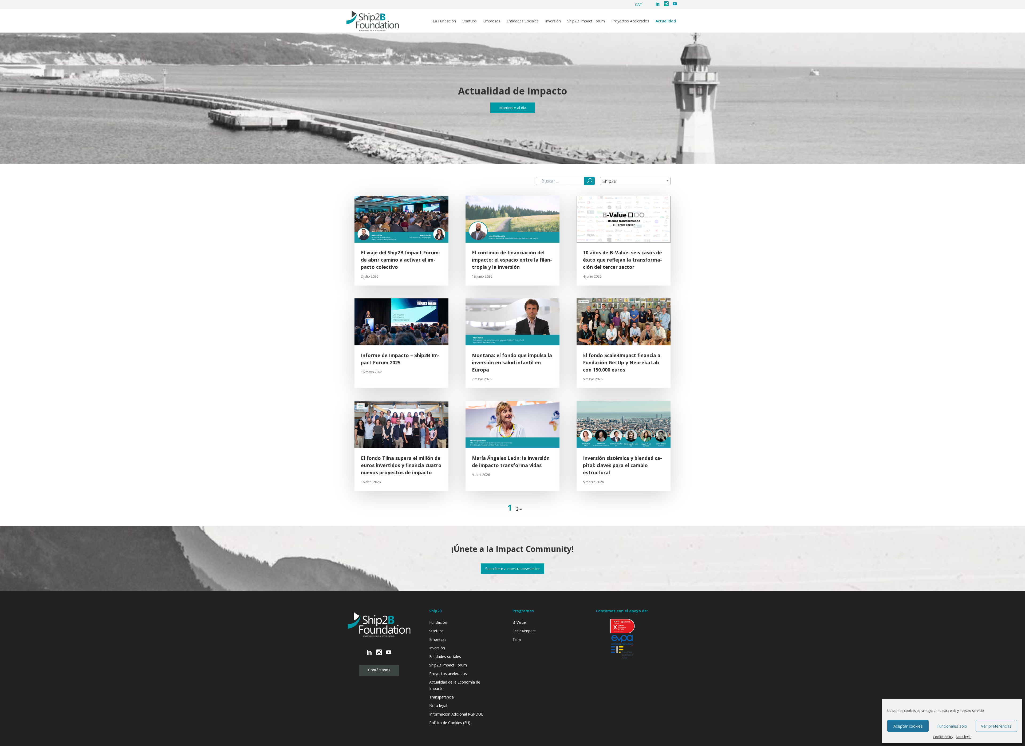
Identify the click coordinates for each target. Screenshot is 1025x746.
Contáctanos (379, 669)
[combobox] (635, 181)
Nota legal (963, 737)
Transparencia (441, 697)
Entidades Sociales (523, 21)
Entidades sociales (445, 656)
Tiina (516, 639)
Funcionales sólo (952, 726)
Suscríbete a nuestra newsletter (512, 568)
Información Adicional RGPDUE (456, 714)
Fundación (438, 622)
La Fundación (444, 21)
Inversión (553, 21)
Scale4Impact (524, 630)
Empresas (491, 21)
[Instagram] (666, 4)
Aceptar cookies (908, 726)
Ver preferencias (996, 726)
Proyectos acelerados (448, 673)
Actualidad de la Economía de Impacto (454, 685)
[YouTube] (675, 4)
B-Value (519, 622)
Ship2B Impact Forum (586, 21)
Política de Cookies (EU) (449, 722)
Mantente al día (512, 107)
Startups (469, 21)
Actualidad (666, 21)
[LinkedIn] (658, 4)
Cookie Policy (943, 737)
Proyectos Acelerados (630, 21)
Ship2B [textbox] (609, 181)
